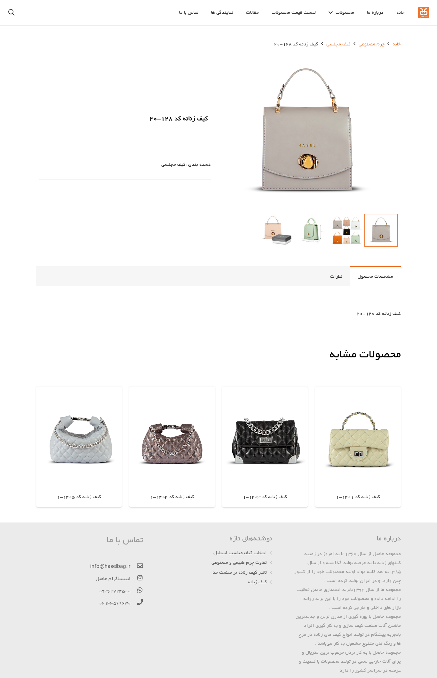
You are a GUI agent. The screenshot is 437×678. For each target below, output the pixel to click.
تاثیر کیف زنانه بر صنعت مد (239, 572)
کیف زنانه (257, 582)
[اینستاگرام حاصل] (137, 578)
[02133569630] (137, 603)
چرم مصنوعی (372, 44)
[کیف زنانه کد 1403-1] (265, 447)
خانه (397, 44)
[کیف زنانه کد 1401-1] (358, 447)
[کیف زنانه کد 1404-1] (172, 447)
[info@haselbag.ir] (137, 566)
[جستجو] (11, 12)
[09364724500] (137, 590)
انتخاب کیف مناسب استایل (240, 553)
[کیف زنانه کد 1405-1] (79, 447)
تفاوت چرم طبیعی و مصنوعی (239, 562)
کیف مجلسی (338, 44)
